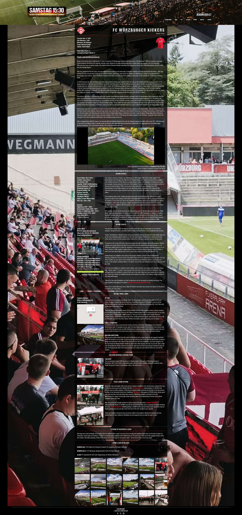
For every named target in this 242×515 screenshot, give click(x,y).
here (161, 319)
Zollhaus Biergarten (152, 403)
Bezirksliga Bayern (149, 65)
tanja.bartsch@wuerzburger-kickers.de (138, 283)
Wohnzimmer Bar (138, 388)
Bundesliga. (80, 76)
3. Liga (108, 86)
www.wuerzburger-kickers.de (90, 57)
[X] (120, 513)
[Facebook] (117, 513)
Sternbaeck (136, 392)
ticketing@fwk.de (86, 235)
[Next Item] (164, 481)
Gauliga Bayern (86, 67)
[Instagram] (123, 513)
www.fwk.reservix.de (89, 231)
